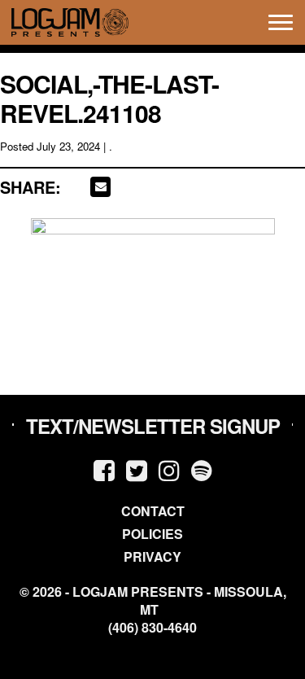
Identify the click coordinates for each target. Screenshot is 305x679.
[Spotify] (201, 469)
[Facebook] (104, 469)
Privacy (152, 556)
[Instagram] (169, 469)
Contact (153, 511)
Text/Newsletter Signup (153, 426)
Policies (152, 533)
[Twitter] (136, 469)
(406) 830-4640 (152, 628)
